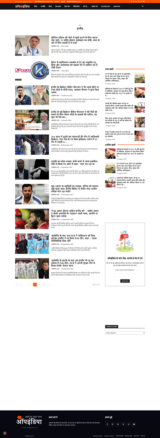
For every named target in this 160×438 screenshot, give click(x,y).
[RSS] (136, 1)
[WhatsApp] (141, 1)
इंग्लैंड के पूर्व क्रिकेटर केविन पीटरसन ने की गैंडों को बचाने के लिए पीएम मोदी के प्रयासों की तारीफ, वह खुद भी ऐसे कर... (74, 115)
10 (44, 285)
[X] (138, 1)
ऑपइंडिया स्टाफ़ (55, 46)
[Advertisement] (125, 305)
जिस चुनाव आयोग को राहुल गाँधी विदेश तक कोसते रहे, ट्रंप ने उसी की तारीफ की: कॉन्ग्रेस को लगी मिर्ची (118, 121)
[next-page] (49, 284)
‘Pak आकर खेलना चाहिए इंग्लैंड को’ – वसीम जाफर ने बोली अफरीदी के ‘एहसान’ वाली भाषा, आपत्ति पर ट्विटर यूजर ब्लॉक (75, 214)
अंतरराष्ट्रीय (18, 55)
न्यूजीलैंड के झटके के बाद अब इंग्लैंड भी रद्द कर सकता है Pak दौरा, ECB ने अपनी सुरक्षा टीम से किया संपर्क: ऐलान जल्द (73, 263)
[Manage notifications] (5, 433)
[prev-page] (17, 284)
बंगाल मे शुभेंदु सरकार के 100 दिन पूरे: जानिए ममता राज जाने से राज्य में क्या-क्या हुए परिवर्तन (119, 134)
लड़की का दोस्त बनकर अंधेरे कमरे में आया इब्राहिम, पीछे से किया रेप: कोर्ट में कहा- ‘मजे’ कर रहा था (74, 163)
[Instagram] (133, 1)
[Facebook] (131, 1)
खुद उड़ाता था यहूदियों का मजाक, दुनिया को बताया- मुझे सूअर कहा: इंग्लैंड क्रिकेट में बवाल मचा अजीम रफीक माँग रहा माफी (75, 189)
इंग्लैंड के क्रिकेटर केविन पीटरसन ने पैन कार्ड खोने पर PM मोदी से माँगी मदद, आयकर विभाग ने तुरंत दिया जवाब (75, 90)
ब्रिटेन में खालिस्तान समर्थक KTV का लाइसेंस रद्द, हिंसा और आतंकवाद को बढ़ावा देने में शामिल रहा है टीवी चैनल (74, 65)
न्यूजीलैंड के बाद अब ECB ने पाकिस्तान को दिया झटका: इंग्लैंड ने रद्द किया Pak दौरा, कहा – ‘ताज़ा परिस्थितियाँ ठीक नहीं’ (74, 239)
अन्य (17, 104)
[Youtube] (143, 1)
